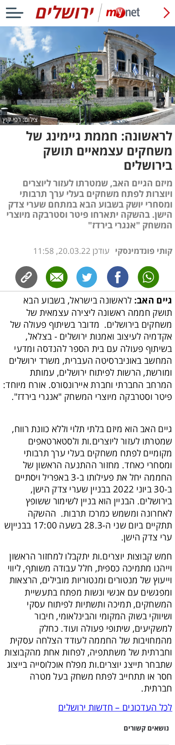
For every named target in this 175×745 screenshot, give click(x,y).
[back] (166, 12)
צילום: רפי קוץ (20, 119)
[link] (118, 277)
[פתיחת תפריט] (14, 12)
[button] (87, 734)
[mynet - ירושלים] (88, 20)
